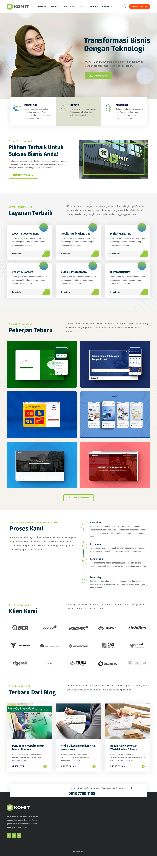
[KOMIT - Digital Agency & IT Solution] (18, 7)
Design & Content (22, 272)
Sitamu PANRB (41, 467)
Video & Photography (74, 272)
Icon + (115, 417)
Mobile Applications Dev (75, 233)
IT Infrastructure (120, 272)
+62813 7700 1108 (139, 7)
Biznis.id (115, 367)
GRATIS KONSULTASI (98, 76)
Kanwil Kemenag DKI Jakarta (41, 367)
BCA (42, 417)
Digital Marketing (120, 233)
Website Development (25, 233)
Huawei (115, 467)
